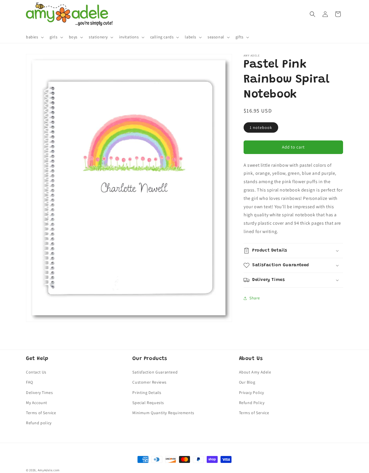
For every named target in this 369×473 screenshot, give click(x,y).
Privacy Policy (251, 392)
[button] (34, 37)
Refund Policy (252, 402)
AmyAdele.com (49, 470)
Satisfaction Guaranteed (155, 372)
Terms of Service (41, 412)
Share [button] (254, 298)
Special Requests (148, 402)
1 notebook (261, 127)
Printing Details (146, 392)
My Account (36, 402)
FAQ (29, 382)
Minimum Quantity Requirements (163, 412)
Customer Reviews (149, 382)
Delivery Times (39, 392)
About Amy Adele (255, 372)
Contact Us (36, 372)
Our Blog (247, 382)
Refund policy (39, 423)
